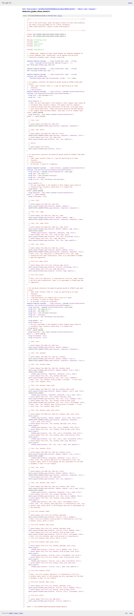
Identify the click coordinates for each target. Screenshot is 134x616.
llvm (24, 9)
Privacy (16, 613)
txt (126, 613)
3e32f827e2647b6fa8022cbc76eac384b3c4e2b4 (56, 9)
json (130, 613)
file (59, 16)
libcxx (80, 9)
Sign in (130, 3)
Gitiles (11, 613)
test (85, 9)
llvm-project (32, 9)
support (92, 9)
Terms (21, 613)
